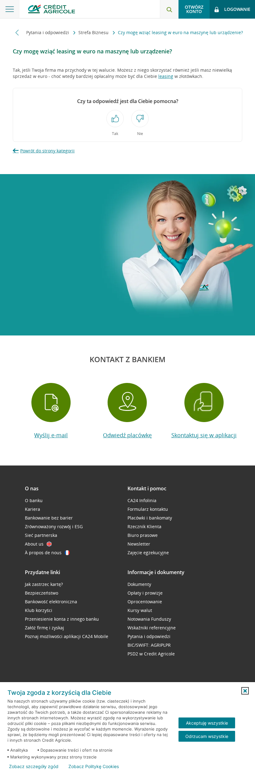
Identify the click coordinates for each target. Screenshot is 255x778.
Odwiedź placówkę (127, 435)
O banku (34, 500)
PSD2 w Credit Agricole (151, 654)
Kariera (32, 509)
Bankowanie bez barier (49, 518)
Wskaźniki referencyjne (152, 628)
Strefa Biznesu (94, 32)
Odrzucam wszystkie (206, 736)
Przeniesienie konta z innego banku (62, 619)
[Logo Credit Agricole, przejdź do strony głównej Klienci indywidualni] (51, 8)
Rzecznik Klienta (144, 526)
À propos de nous (43, 552)
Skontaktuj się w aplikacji (204, 435)
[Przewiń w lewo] (17, 32)
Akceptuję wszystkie (207, 723)
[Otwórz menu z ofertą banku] (9, 9)
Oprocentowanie (145, 602)
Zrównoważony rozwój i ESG (54, 526)
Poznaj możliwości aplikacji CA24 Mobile (66, 636)
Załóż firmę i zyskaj (44, 628)
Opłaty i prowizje (145, 593)
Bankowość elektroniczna (51, 602)
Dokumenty (139, 584)
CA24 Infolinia (142, 500)
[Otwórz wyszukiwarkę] (169, 9)
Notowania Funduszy (149, 619)
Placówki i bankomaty (150, 518)
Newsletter (139, 544)
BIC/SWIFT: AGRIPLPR (149, 645)
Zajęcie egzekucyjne (148, 552)
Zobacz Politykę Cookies (93, 766)
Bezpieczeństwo (41, 593)
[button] (245, 690)
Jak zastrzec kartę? (44, 584)
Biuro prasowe (143, 535)
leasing (165, 76)
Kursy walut (140, 610)
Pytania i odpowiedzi (48, 32)
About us (34, 544)
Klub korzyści (38, 610)
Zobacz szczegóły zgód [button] (33, 766)
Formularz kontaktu (148, 509)
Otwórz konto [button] (194, 9)
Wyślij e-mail (51, 435)
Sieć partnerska (41, 535)
